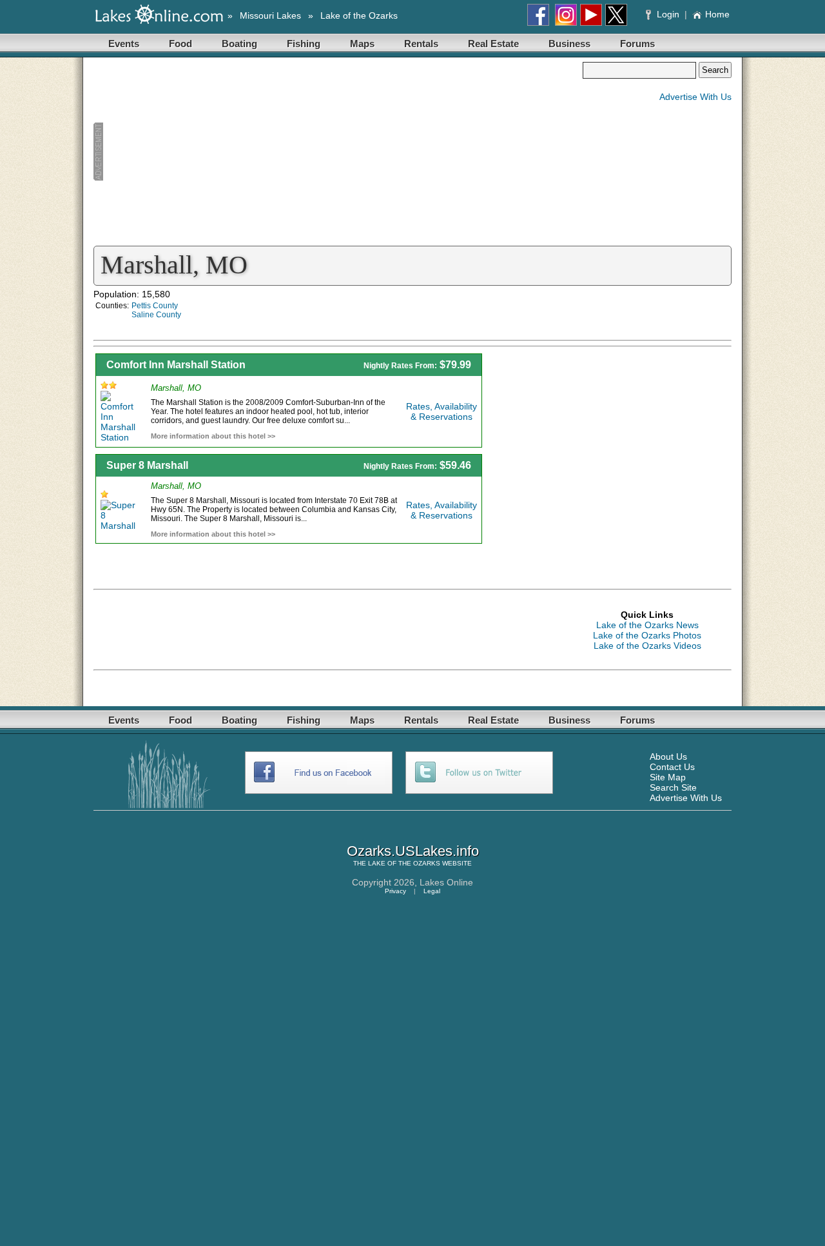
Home (717, 14)
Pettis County (154, 305)
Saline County (156, 314)
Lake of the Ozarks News (647, 625)
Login (668, 14)
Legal (431, 891)
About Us (668, 756)
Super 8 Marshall (147, 465)
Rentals (421, 43)
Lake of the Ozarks (359, 15)
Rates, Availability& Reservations (441, 411)
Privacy (395, 891)
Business (569, 43)
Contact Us (672, 767)
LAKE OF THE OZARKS (404, 863)
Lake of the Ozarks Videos (647, 645)
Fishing (303, 43)
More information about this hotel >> (213, 436)
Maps (362, 43)
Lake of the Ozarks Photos (647, 635)
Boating (239, 43)
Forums (637, 43)
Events (123, 43)
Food (180, 43)
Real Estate (493, 43)
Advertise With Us (695, 97)
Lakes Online (446, 882)
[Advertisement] (337, 152)
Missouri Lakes (270, 15)
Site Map (668, 777)
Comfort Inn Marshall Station (176, 364)
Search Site (673, 787)
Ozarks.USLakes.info (413, 851)
